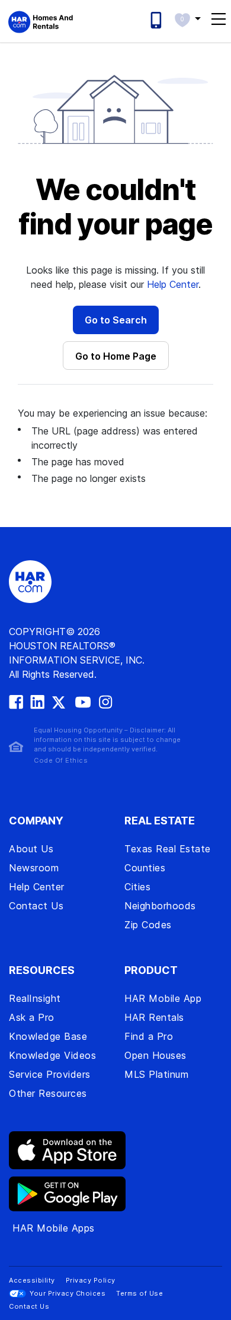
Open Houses (155, 1055)
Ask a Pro (31, 1017)
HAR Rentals (154, 1017)
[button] (187, 18)
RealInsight (35, 998)
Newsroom (34, 868)
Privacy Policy (91, 1280)
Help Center (172, 284)
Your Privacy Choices (67, 1293)
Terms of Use (139, 1293)
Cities (137, 887)
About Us (31, 849)
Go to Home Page (115, 356)
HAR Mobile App (162, 998)
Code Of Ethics (61, 760)
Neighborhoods (160, 906)
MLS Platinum (156, 1074)
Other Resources (48, 1093)
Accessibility (32, 1280)
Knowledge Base (48, 1036)
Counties (144, 868)
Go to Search (116, 320)
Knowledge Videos (52, 1055)
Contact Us (36, 906)
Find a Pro (148, 1036)
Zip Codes (148, 925)
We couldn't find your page (115, 207)
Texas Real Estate (167, 849)
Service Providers (50, 1074)
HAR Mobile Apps (53, 1228)
